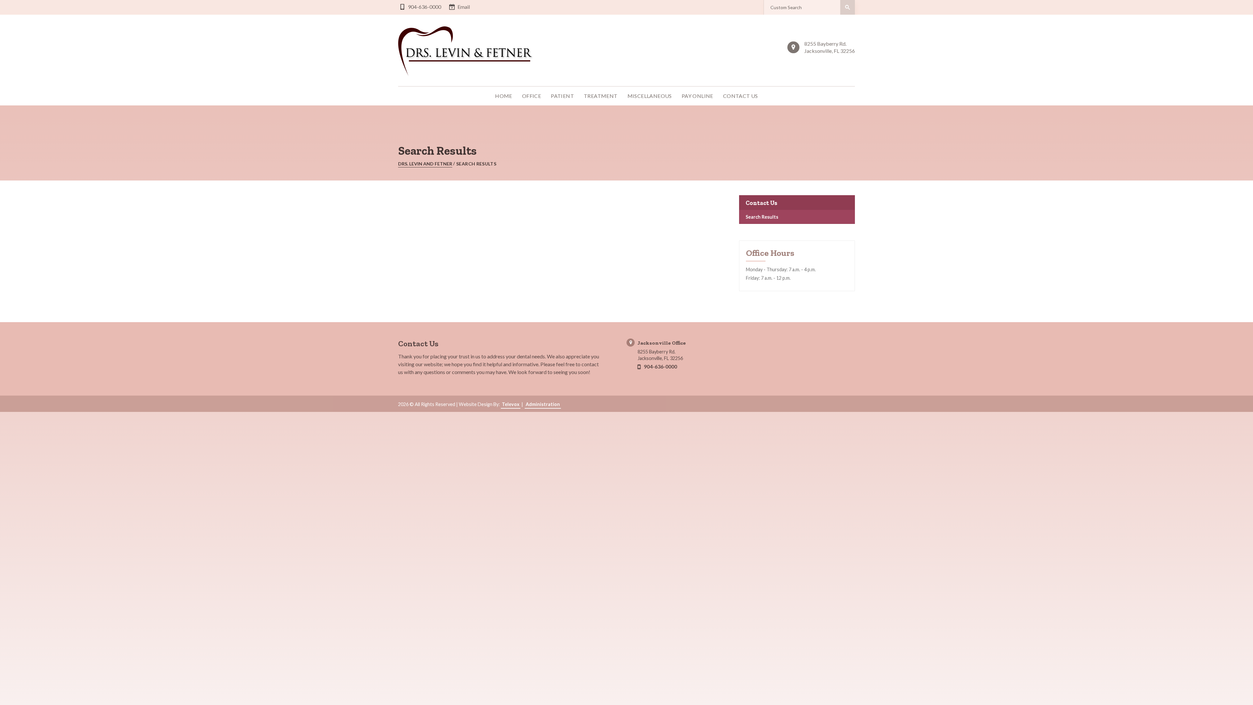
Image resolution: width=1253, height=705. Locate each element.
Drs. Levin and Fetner (425, 163)
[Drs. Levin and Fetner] (466, 51)
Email (463, 7)
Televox (510, 404)
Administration (543, 404)
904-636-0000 (424, 7)
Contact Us (761, 203)
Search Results (762, 217)
